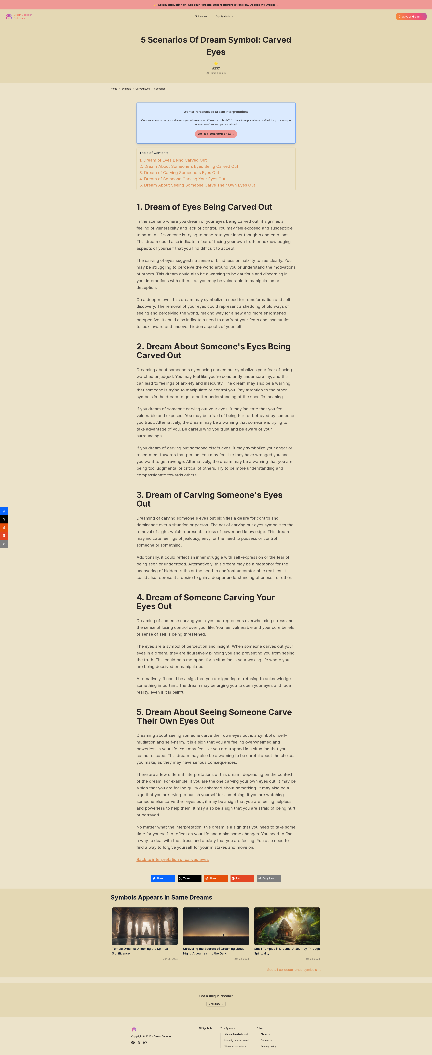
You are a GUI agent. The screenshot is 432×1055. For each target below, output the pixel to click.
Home (114, 88)
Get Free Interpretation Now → (216, 133)
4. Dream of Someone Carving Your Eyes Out (182, 179)
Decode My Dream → (264, 4)
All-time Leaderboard (236, 1034)
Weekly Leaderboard (236, 1046)
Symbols (126, 88)
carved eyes (143, 88)
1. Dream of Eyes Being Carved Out (173, 160)
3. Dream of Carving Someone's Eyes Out (179, 172)
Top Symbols (222, 16)
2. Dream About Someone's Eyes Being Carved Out (188, 166)
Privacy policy (268, 1046)
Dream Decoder (163, 1036)
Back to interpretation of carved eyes (173, 859)
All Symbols (201, 16)
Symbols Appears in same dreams (161, 897)
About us (266, 1034)
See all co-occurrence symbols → (294, 970)
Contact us (267, 1040)
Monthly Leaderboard (236, 1040)
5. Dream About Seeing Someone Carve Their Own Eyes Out (197, 185)
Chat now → (216, 1004)
